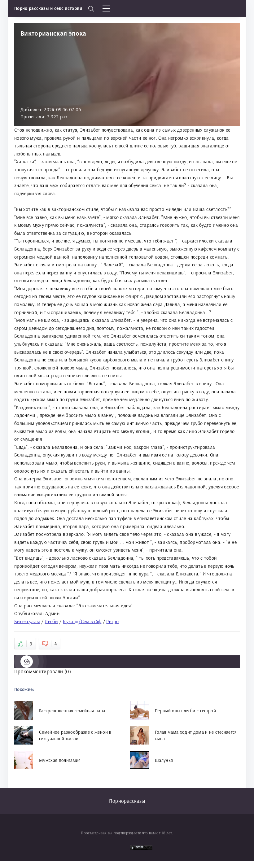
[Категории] (107, 8)
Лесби (51, 621)
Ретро (112, 621)
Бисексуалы (27, 621)
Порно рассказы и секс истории (48, 8)
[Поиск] (91, 8)
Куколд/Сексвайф (82, 621)
